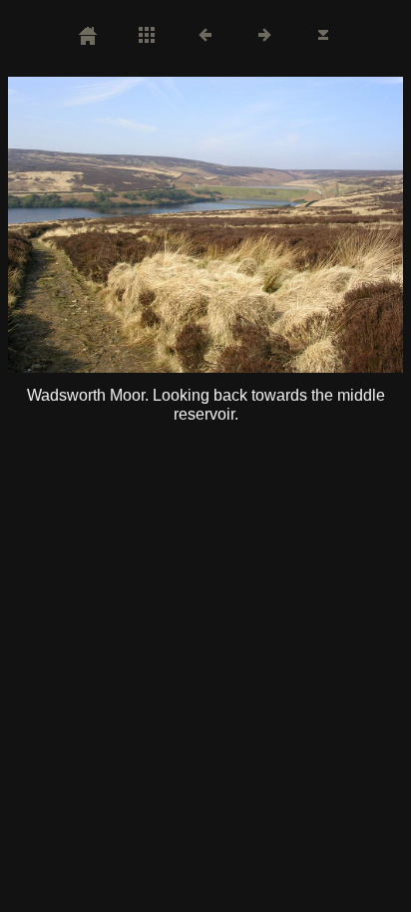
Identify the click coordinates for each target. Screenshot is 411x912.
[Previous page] (87, 225)
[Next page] (284, 225)
